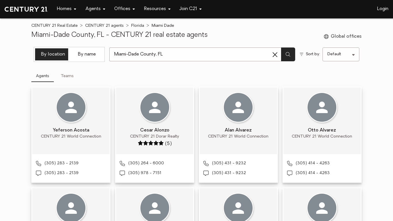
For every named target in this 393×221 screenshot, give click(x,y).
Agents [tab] (42, 76)
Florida (137, 26)
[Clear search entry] (275, 55)
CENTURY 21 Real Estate (54, 26)
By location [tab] (53, 54)
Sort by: (313, 54)
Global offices (346, 36)
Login (382, 9)
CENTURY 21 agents (104, 26)
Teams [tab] (67, 76)
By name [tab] (87, 54)
